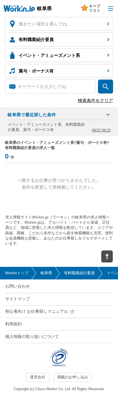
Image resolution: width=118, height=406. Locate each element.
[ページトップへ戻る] (107, 256)
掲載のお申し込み (72, 377)
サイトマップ (17, 299)
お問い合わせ (17, 286)
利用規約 (13, 324)
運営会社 (37, 377)
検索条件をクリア (95, 100)
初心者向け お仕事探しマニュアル (36, 311)
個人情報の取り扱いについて (32, 336)
